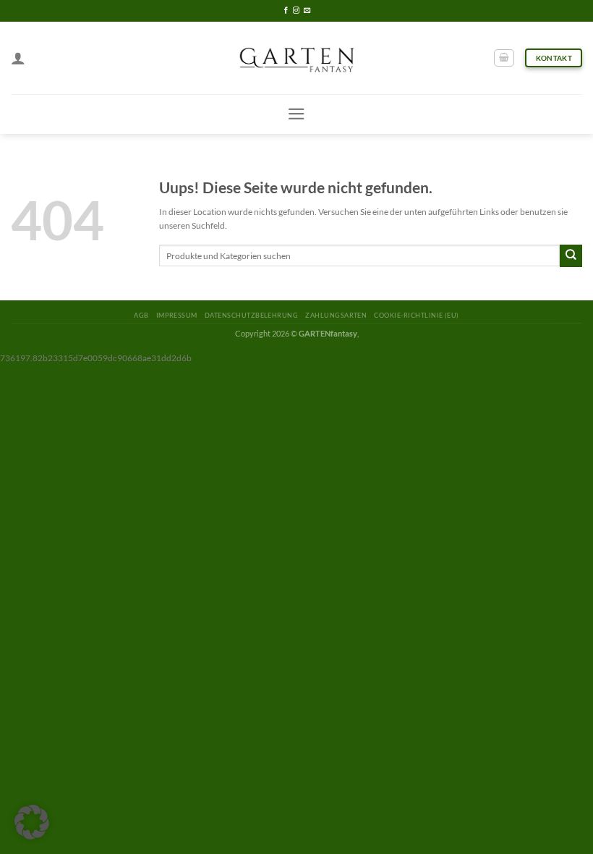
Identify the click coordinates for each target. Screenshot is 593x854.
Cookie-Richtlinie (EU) (416, 315)
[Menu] (296, 114)
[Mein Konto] (18, 58)
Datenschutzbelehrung (251, 315)
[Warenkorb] (504, 58)
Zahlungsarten (336, 315)
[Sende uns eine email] (307, 10)
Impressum (176, 315)
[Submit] (571, 256)
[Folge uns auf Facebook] (286, 10)
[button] (32, 822)
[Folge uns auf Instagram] (296, 10)
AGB (141, 315)
